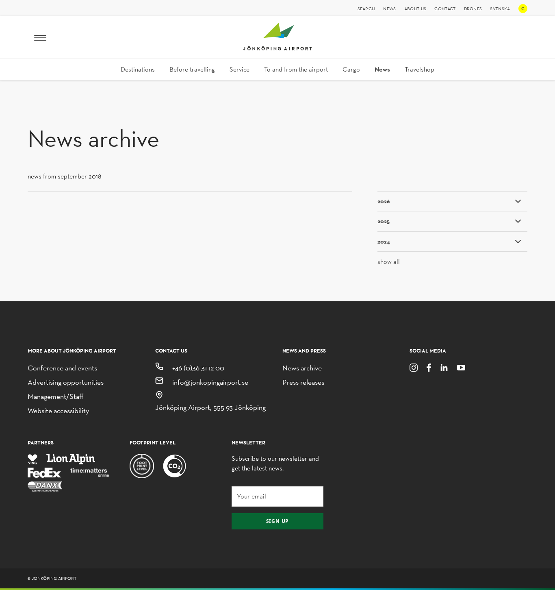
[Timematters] (90, 472)
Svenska (500, 8)
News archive (302, 367)
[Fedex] (44, 472)
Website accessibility (58, 410)
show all (388, 261)
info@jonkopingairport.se (210, 382)
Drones (473, 8)
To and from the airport (296, 69)
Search (366, 8)
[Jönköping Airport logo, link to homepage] (277, 48)
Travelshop (419, 69)
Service (239, 69)
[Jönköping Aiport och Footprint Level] (174, 465)
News (389, 8)
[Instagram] (414, 367)
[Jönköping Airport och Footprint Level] (142, 465)
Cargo (351, 69)
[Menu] (40, 37)
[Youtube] (461, 367)
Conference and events (62, 367)
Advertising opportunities (66, 382)
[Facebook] (429, 367)
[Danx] (45, 485)
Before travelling (192, 69)
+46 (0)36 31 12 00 (198, 367)
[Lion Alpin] (70, 458)
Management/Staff (55, 396)
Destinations (138, 69)
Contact (444, 8)
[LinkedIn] (444, 367)
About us (415, 8)
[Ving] (32, 458)
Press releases (303, 382)
